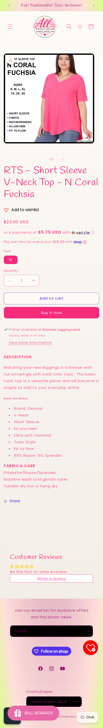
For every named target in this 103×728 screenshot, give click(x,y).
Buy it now (51, 312)
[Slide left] (40, 159)
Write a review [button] (51, 578)
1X (10, 259)
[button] (10, 26)
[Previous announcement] (9, 5)
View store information (30, 342)
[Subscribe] (87, 631)
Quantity (11, 270)
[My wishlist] (80, 26)
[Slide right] (62, 159)
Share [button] (15, 501)
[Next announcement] (93, 5)
